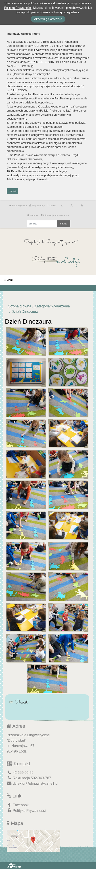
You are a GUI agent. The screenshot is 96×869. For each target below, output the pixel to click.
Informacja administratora (55, 215)
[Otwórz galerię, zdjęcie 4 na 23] (68, 372)
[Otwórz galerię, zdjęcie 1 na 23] (26, 342)
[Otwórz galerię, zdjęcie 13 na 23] (26, 525)
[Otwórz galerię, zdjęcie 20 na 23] (68, 617)
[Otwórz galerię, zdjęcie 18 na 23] (68, 587)
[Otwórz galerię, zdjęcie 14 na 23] (68, 525)
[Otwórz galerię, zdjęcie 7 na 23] (26, 434)
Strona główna (19, 205)
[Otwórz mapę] (33, 840)
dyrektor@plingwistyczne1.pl (35, 783)
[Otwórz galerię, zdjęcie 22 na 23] (68, 648)
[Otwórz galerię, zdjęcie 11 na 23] (26, 495)
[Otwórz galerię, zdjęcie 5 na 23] (26, 403)
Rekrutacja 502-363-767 (31, 778)
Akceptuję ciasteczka (48, 19)
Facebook (20, 805)
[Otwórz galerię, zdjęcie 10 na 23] (68, 464)
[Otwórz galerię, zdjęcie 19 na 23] (26, 617)
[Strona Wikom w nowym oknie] (14, 865)
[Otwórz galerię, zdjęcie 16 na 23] (68, 556)
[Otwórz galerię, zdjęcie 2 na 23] (68, 342)
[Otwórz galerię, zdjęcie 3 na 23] (26, 372)
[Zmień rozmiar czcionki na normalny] (62, 206)
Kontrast (34, 215)
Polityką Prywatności (17, 7)
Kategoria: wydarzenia (52, 306)
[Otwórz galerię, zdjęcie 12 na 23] (68, 495)
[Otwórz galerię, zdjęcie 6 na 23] (68, 403)
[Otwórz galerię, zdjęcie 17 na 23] (26, 587)
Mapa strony (38, 205)
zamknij (12, 191)
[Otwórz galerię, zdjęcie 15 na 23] (26, 556)
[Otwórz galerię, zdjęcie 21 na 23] (26, 648)
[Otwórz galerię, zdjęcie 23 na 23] (47, 679)
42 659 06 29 (22, 773)
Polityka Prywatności (29, 811)
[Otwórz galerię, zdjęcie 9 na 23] (26, 464)
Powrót (21, 702)
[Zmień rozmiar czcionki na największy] (82, 206)
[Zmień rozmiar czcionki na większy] (72, 206)
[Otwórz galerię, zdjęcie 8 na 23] (68, 434)
